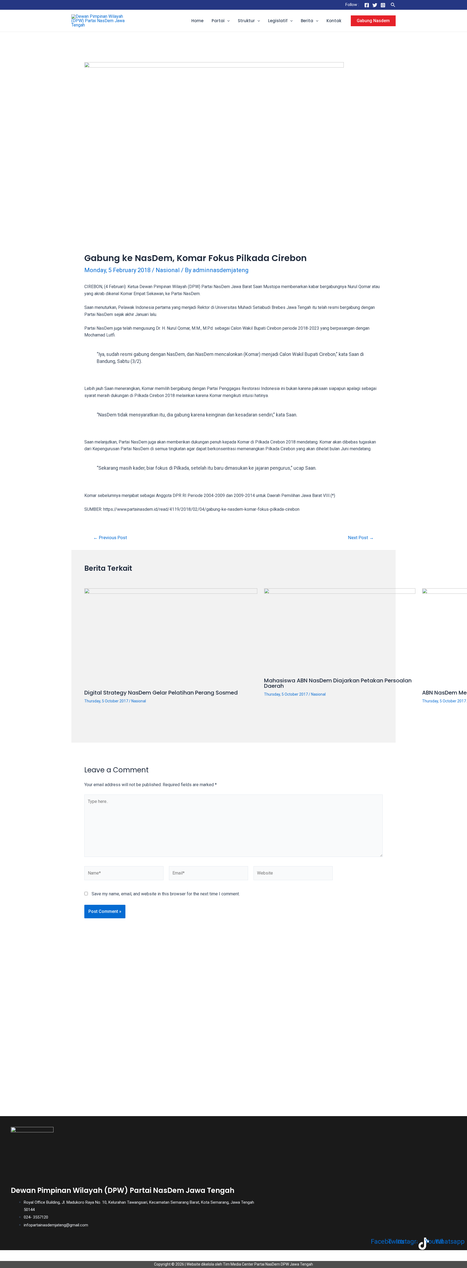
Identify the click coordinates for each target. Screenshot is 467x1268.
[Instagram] (383, 5)
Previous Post (110, 537)
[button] (227, 21)
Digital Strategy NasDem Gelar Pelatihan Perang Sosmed (161, 692)
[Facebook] (366, 5)
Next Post (361, 537)
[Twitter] (374, 5)
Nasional (168, 270)
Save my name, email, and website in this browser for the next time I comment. (166, 893)
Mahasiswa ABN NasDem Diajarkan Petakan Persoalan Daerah (338, 683)
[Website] (293, 874)
